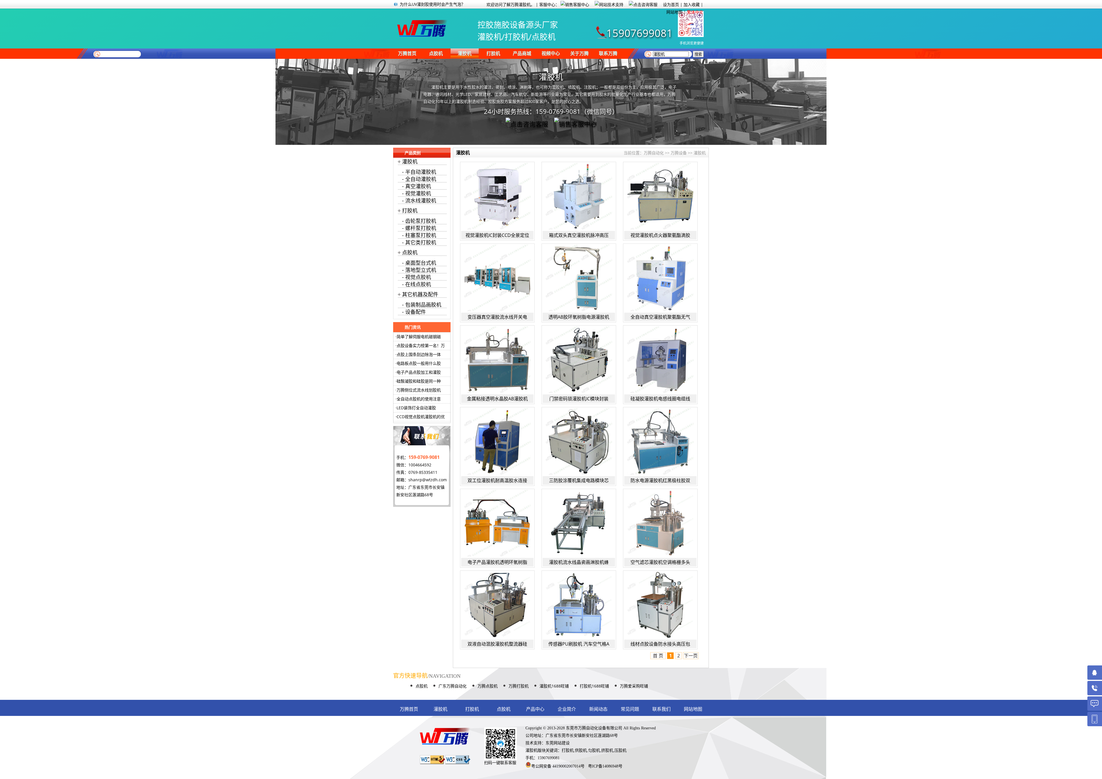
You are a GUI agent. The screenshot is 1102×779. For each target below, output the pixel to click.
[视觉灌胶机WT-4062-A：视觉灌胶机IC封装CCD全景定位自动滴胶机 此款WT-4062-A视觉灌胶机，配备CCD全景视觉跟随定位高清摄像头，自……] (497, 196)
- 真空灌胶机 (416, 186)
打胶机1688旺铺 (594, 686)
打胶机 (493, 53)
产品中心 (535, 709)
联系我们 (661, 709)
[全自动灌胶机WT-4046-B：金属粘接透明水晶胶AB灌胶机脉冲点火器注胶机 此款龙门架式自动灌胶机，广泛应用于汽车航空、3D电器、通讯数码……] (497, 359)
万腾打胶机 (519, 686)
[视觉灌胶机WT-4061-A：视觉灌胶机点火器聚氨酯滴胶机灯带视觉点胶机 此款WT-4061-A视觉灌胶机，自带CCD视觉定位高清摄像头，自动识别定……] (660, 196)
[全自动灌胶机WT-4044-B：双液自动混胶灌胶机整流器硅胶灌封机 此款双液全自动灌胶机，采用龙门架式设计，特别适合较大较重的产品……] (497, 605)
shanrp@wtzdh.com (427, 479)
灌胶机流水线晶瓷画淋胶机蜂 (579, 562)
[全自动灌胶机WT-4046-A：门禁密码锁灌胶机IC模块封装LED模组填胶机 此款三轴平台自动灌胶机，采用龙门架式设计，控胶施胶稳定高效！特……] (579, 359)
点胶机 (436, 53)
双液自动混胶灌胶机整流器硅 (497, 644)
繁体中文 (695, 12)
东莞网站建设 (558, 743)
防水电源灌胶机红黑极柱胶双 (660, 480)
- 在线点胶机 (416, 284)
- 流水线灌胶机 (419, 200)
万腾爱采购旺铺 (634, 686)
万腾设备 (679, 152)
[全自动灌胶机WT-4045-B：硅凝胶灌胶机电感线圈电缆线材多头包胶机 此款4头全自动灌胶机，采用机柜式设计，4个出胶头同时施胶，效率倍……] (660, 359)
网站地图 (674, 12)
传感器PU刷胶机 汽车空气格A (578, 644)
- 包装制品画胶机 (421, 304)
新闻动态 (598, 709)
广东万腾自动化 (453, 686)
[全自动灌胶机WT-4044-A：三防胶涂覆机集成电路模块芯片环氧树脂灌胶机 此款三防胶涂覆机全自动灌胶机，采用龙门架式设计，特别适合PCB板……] (579, 441)
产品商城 (522, 53)
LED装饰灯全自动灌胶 (416, 407)
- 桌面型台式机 (419, 262)
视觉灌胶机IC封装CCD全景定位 (497, 235)
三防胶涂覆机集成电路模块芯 (579, 480)
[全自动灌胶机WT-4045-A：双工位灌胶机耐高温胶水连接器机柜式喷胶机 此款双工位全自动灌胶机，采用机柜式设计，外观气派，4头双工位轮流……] (497, 441)
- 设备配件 (414, 311)
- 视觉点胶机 (416, 277)
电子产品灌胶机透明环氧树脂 (497, 562)
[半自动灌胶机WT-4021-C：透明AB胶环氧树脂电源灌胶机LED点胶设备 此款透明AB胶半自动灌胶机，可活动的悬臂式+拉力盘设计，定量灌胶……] (579, 278)
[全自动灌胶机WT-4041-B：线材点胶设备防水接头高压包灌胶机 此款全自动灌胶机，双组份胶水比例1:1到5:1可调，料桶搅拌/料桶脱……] (660, 605)
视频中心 (551, 53)
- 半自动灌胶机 (419, 171)
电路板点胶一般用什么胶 (419, 363)
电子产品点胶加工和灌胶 (419, 372)
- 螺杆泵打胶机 (419, 228)
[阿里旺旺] (645, 4)
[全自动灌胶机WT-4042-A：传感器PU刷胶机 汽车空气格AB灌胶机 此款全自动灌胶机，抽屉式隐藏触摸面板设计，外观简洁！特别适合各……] (579, 605)
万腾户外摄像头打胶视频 (422, 4)
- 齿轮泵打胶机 (419, 220)
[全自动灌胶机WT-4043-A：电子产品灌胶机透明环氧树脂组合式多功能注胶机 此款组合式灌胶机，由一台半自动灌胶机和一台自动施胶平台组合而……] (497, 523)
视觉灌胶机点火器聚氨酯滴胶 (660, 235)
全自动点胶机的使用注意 (419, 399)
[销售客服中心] (576, 4)
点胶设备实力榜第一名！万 (421, 345)
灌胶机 (465, 53)
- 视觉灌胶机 (416, 193)
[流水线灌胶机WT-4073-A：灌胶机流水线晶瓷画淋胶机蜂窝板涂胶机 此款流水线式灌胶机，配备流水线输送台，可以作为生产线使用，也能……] (579, 523)
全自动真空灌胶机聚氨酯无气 (660, 317)
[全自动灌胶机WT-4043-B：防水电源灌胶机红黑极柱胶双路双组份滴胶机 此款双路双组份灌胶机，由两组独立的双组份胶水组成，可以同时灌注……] (660, 441)
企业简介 (567, 709)
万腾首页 (407, 53)
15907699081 (639, 33)
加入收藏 (692, 4)
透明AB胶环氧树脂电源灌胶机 (578, 317)
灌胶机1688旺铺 (554, 686)
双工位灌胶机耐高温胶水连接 (497, 480)
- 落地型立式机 (419, 269)
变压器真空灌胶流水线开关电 (497, 317)
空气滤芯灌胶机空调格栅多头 (660, 562)
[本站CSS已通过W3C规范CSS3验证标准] (457, 762)
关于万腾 (579, 53)
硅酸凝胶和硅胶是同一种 (419, 381)
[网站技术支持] (611, 4)
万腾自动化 (654, 152)
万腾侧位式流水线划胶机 (419, 390)
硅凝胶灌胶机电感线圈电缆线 (660, 399)
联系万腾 (608, 53)
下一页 (691, 656)
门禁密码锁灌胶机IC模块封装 (578, 399)
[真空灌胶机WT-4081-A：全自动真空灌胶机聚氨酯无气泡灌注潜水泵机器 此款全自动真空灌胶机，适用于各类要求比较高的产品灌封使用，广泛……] (660, 278)
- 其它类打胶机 (419, 242)
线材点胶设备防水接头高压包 (660, 644)
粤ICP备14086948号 (605, 766)
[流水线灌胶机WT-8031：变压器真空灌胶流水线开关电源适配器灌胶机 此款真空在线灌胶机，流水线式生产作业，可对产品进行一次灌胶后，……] (497, 278)
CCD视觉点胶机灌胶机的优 (421, 416)
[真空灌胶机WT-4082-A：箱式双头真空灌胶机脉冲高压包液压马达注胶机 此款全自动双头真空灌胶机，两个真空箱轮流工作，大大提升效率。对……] (579, 196)
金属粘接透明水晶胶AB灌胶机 (497, 399)
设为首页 (671, 4)
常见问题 (630, 709)
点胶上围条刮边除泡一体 (419, 354)
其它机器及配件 (420, 294)
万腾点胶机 (488, 686)
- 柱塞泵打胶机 (419, 235)
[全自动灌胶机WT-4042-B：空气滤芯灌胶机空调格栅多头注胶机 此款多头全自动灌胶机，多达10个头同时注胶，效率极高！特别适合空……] (660, 523)
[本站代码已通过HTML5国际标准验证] (432, 762)
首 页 (658, 656)
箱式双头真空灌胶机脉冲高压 (579, 235)
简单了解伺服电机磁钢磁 (419, 336)
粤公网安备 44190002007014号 (558, 766)
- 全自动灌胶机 (419, 179)
